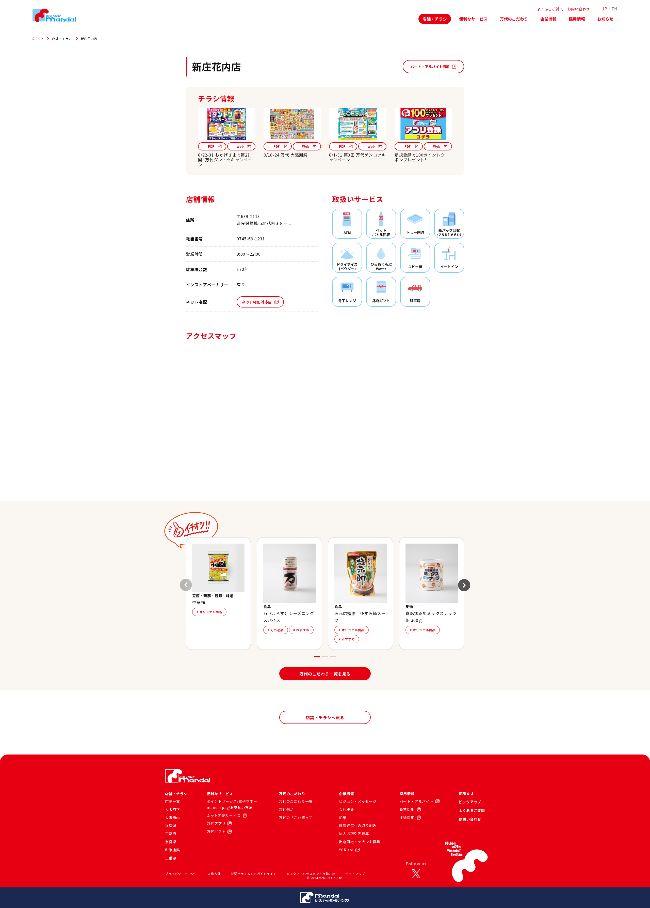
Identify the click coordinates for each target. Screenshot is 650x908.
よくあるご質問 (550, 8)
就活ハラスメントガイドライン (253, 873)
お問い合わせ (578, 8)
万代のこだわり (514, 19)
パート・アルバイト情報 (430, 66)
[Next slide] (464, 585)
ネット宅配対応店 (257, 301)
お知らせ (605, 19)
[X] (416, 873)
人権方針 (214, 873)
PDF (211, 146)
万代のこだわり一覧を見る (325, 674)
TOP (39, 38)
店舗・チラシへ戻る (325, 717)
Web (240, 146)
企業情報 (548, 19)
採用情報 (577, 19)
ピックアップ (470, 802)
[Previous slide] (186, 585)
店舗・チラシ (434, 19)
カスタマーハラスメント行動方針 (310, 873)
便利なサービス (473, 19)
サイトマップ (355, 873)
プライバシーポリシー (181, 873)
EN (615, 9)
